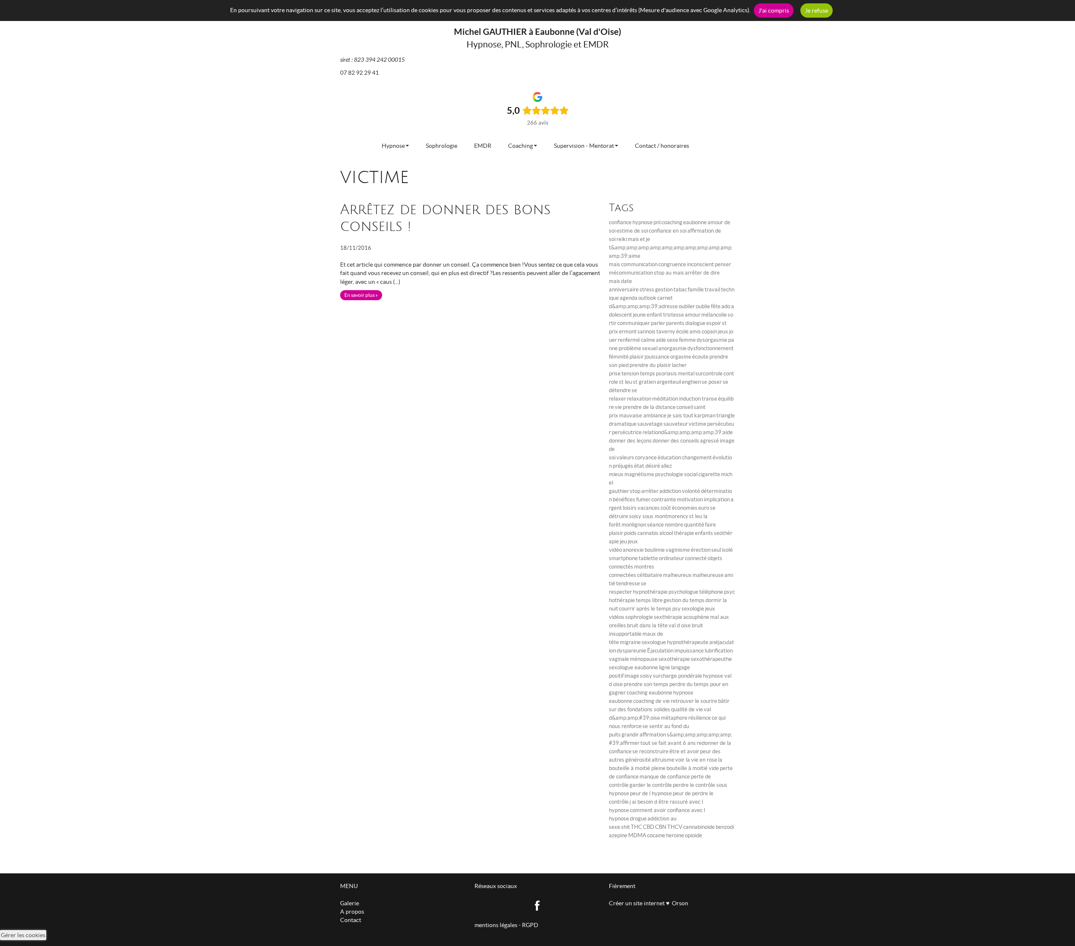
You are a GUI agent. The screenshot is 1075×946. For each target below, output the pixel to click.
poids (630, 533)
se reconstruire (650, 751)
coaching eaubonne (649, 692)
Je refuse (816, 10)
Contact (350, 920)
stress (647, 289)
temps (647, 373)
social (690, 474)
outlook (647, 298)
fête (716, 306)
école (682, 331)
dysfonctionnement (710, 348)
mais (633, 239)
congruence (672, 264)
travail (712, 289)
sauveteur (675, 424)
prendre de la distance (649, 407)
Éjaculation (660, 650)
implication (717, 499)
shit (625, 827)
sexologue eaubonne (633, 667)
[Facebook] (537, 904)
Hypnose (393, 145)
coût (666, 508)
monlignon (633, 524)
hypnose (642, 222)
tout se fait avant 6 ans (668, 743)
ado (725, 306)
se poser (712, 382)
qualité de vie (687, 709)
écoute (700, 357)
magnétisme (639, 474)
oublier (687, 306)
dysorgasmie (712, 340)
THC (636, 827)
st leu (625, 382)
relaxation (639, 399)
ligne (664, 667)
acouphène (696, 617)
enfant (654, 315)
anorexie (633, 550)
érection (701, 550)
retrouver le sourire (694, 701)
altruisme (663, 760)
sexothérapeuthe (711, 659)
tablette (648, 558)
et (642, 239)
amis (695, 331)
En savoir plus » (361, 295)
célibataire (649, 575)
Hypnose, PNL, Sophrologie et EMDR (538, 44)
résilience (699, 718)
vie (618, 407)
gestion (664, 289)
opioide (693, 835)
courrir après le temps (645, 608)
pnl (657, 222)
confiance (620, 222)
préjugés (623, 466)
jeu (623, 541)
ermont (628, 331)
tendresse (628, 583)
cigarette (709, 474)
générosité (638, 760)
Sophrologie (441, 145)
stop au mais (669, 273)
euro (703, 508)
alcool (666, 533)
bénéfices (624, 499)
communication (639, 264)
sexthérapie (668, 617)
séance (655, 524)
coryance (646, 457)
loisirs (630, 508)
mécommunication (631, 273)
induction (690, 399)
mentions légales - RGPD (506, 925)
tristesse (673, 315)
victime (697, 424)
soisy (646, 676)
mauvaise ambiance (642, 415)
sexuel (650, 348)
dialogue (695, 323)
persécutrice (627, 432)
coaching (671, 222)
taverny (665, 331)
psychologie (669, 474)
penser (723, 264)
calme (648, 340)
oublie (703, 306)
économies (684, 508)
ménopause (644, 659)
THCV (674, 827)
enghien (691, 382)
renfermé (629, 340)
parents (675, 323)
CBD (648, 827)
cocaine (656, 835)
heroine (675, 835)
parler (658, 323)
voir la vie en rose (696, 760)
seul (716, 550)
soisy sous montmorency (658, 516)
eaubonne (695, 222)
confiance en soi (668, 231)
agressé (709, 441)
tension (630, 373)
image (631, 676)
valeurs (625, 457)
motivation (690, 499)
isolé (727, 550)
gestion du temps (684, 600)
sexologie (693, 608)
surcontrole (709, 373)
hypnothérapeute (687, 642)
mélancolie (714, 315)
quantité (694, 524)
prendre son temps (646, 684)
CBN (660, 827)
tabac (680, 289)
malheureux (677, 575)
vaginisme (678, 550)
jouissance (657, 357)
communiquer (633, 323)
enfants (704, 533)
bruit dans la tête (647, 625)
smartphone (623, 558)
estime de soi (632, 231)
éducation (669, 457)
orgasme (680, 357)
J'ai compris (773, 10)
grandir (630, 734)
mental (686, 373)
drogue (638, 818)
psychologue (683, 592)
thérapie (684, 533)
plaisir (636, 357)
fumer (643, 499)
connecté (696, 558)
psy (676, 608)
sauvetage (650, 424)
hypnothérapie (650, 592)
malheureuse (708, 575)
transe (709, 399)
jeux (723, 331)
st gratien (644, 382)
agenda (628, 298)
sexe (672, 340)
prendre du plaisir (650, 365)
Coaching (520, 145)
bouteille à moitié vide (692, 768)
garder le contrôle (650, 785)
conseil (684, 407)
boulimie (655, 550)
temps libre (649, 600)
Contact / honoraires (662, 145)
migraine (630, 642)
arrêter (649, 491)
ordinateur (671, 558)
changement (697, 457)
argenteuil (669, 382)
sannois (646, 331)
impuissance (689, 650)
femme (687, 340)
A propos (352, 911)
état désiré (647, 466)
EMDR (482, 145)
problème (630, 348)
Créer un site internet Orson (648, 903)
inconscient (700, 264)
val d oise (680, 625)
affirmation (653, 734)
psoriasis (666, 373)
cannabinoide (699, 827)
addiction (670, 491)
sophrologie (639, 617)
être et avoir (684, 751)
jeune (639, 315)
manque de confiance (665, 776)
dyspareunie (631, 650)
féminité (619, 357)
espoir (713, 323)
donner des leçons (630, 441)
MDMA (637, 835)
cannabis (647, 533)
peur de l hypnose (651, 793)
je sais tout (680, 415)
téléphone (711, 592)
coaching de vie (651, 701)
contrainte (663, 499)
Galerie (349, 903)
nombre (674, 524)
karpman (705, 415)
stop (635, 491)
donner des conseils (676, 441)
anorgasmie (672, 348)
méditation (665, 399)
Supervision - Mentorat (584, 145)
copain (709, 331)
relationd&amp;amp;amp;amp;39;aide (687, 432)
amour (692, 315)
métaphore (674, 718)
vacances (648, 508)
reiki (621, 239)
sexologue (654, 642)
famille (696, 289)
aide (661, 340)
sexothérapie (674, 659)
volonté (691, 491)
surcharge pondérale (677, 676)
